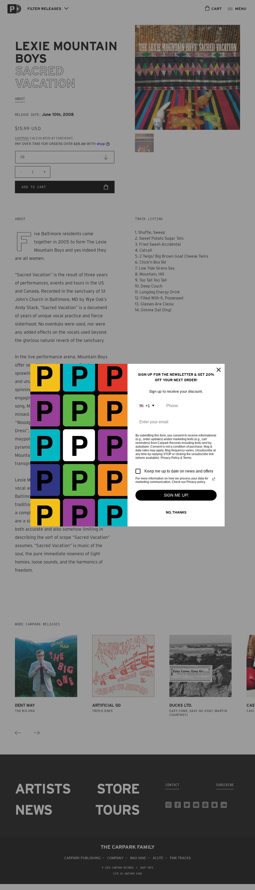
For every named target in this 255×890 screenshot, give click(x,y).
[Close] (219, 370)
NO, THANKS (176, 512)
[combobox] (146, 406)
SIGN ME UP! (176, 495)
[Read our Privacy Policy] (214, 479)
